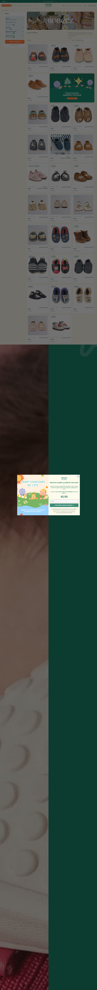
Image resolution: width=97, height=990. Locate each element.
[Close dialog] (78, 476)
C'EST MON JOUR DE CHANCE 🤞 (64, 505)
